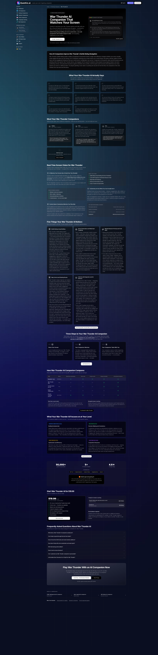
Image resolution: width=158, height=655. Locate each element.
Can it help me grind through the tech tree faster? (59, 536)
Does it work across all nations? (55, 550)
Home (48, 6)
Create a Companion (59, 157)
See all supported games (84, 600)
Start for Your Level (86, 456)
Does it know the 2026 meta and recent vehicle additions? (61, 539)
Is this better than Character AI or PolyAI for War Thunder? (61, 557)
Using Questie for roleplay (62, 600)
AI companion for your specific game (86, 337)
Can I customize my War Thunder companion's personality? (62, 553)
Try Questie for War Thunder (86, 410)
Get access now (59, 518)
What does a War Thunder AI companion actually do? (60, 532)
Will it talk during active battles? (55, 546)
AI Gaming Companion (55, 6)
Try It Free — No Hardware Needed (81, 577)
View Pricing (96, 577)
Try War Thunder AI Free (57, 39)
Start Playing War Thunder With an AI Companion (86, 327)
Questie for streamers (73, 600)
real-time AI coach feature (76, 339)
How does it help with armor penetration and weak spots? (61, 543)
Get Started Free (86, 363)
